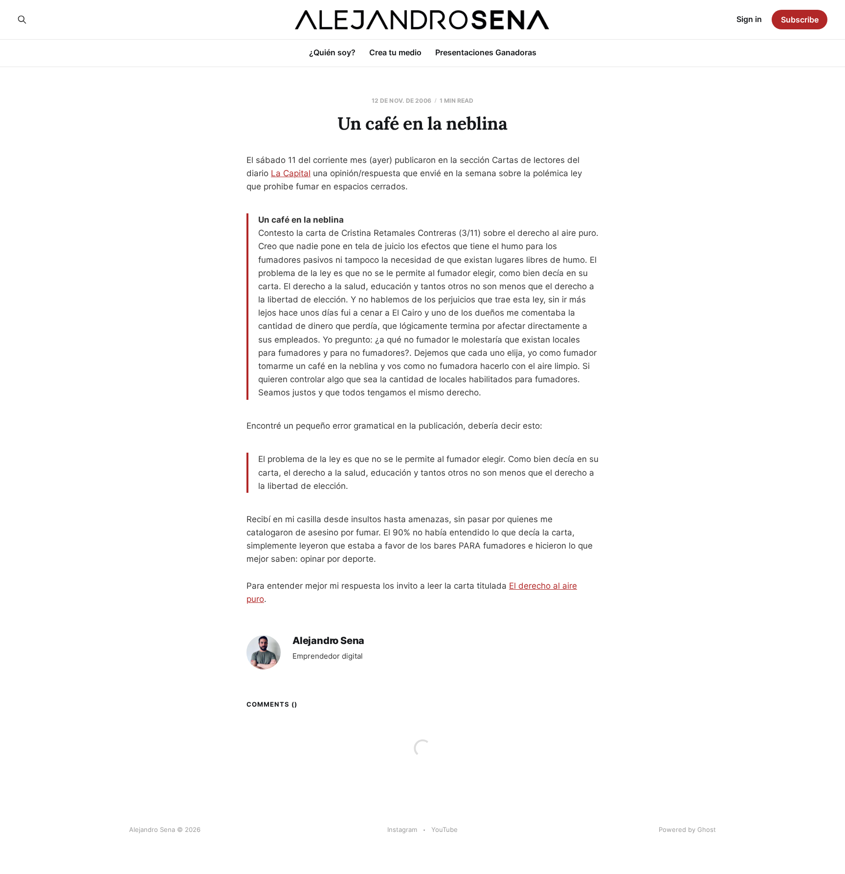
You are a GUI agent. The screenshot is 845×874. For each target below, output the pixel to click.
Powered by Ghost (687, 829)
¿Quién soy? (332, 52)
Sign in (749, 19)
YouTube (444, 829)
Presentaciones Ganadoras (485, 52)
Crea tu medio (395, 52)
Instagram (402, 829)
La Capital (291, 173)
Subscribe (800, 19)
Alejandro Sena (328, 640)
